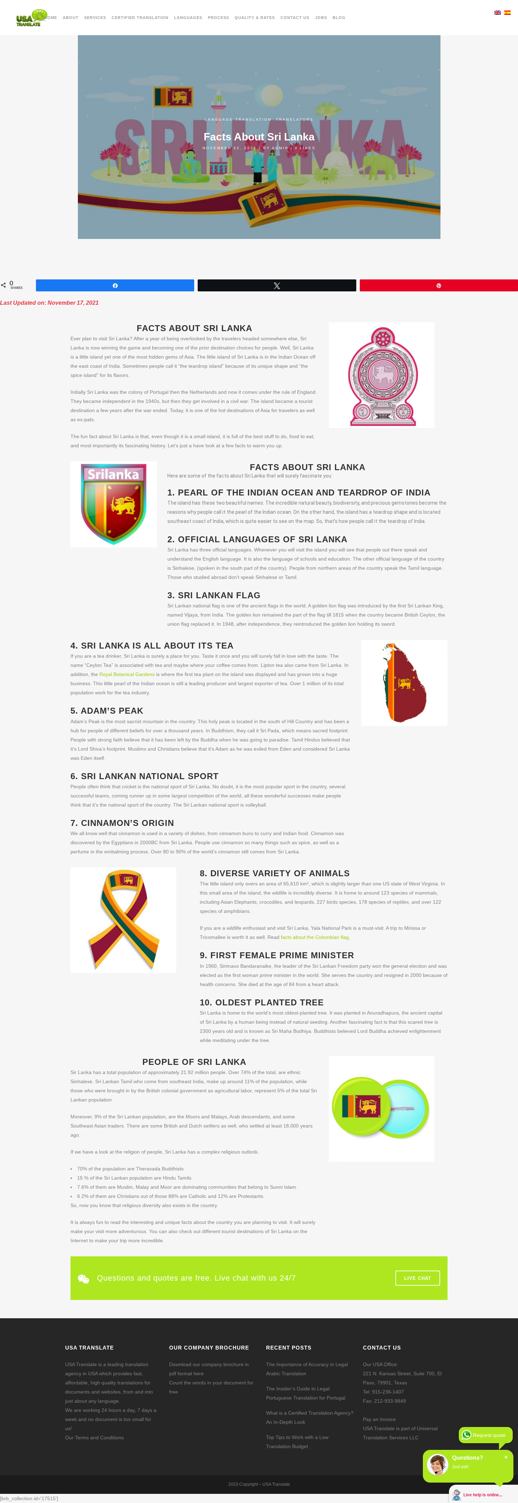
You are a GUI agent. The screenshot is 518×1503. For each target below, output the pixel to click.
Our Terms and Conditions (94, 1437)
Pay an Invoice (379, 1419)
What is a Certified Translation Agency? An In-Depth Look (309, 1417)
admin (280, 148)
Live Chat (417, 1278)
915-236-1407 (388, 1392)
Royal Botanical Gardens (127, 674)
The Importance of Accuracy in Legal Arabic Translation (307, 1369)
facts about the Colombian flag (315, 937)
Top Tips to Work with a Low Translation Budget (297, 1441)
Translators (295, 119)
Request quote (489, 1435)
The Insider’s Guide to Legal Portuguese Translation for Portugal (305, 1393)
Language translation (238, 119)
